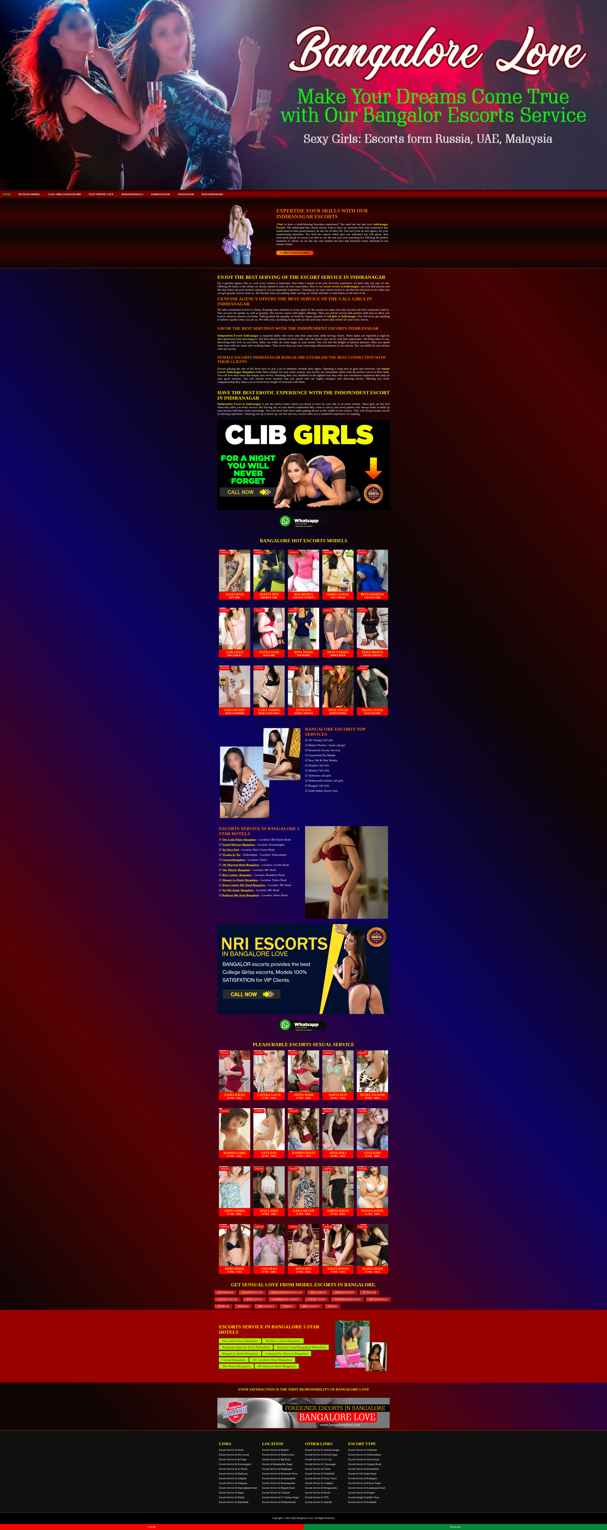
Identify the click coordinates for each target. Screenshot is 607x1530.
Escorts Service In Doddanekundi (279, 1502)
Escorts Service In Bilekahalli (233, 1502)
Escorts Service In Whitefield (319, 1473)
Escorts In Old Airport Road (362, 1473)
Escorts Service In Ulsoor (318, 1469)
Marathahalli (132, 194)
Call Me (152, 1527)
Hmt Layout (310, 1306)
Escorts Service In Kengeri (361, 1492)
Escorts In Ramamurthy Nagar (277, 1464)
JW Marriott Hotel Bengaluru (277, 1366)
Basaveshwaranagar (286, 1292)
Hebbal (288, 1306)
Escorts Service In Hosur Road (363, 1459)
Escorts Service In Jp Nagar (233, 1459)
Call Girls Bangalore (64, 194)
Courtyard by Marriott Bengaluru (286, 1353)
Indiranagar (160, 194)
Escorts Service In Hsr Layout (234, 1454)
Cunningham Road (347, 1299)
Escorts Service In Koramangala (235, 1464)
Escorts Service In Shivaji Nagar (321, 1454)
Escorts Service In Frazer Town (321, 1478)
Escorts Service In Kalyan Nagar (364, 1483)
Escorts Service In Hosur (231, 1450)
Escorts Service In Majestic (275, 1450)
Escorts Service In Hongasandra (321, 1488)
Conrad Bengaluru (233, 1360)
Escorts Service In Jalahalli (318, 1502)
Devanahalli (378, 1299)
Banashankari (212, 194)
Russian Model (29, 194)
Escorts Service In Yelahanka (362, 1450)
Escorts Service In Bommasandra (278, 1483)
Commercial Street (285, 1299)
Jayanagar (186, 194)
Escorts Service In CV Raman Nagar (280, 1497)
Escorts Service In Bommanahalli (278, 1478)
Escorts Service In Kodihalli (362, 1502)
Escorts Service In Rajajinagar (277, 1469)
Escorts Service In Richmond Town (280, 1473)
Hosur (332, 1306)
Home (7, 194)
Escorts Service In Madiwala (233, 1473)
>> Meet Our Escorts (295, 252)
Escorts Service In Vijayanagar (320, 1464)
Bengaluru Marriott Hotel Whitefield (246, 1347)
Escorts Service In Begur (231, 1492)
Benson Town (344, 1292)
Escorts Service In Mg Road (276, 1459)
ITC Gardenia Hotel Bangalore (272, 1360)
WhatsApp (455, 1527)
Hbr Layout (266, 1306)
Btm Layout (254, 1299)
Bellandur (318, 1292)
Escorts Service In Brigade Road (278, 1488)
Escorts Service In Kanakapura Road (366, 1488)
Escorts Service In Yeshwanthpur (364, 1454)
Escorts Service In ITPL (317, 1497)
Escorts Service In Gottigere (319, 1483)
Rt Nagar (369, 1292)
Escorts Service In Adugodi (232, 1478)
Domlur (223, 1306)
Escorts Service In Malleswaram (278, 1454)
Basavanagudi (252, 1292)
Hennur (243, 1306)
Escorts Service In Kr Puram (233, 1469)
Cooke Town (316, 1299)
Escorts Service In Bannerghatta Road (238, 1488)
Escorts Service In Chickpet (276, 1492)
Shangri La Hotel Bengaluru (240, 1353)
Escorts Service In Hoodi (317, 1492)
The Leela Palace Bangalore (240, 1341)
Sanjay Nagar (227, 1299)
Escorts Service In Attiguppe (233, 1483)
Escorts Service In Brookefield (363, 1469)
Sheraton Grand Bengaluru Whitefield (301, 1347)
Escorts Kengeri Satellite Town (363, 1497)
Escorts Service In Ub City (318, 1459)
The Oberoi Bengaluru (236, 1366)
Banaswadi (225, 1292)
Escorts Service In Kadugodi (362, 1478)
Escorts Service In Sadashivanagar (322, 1450)
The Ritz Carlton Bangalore (282, 1341)
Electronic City (101, 194)
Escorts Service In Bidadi (231, 1497)
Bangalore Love (305, 1518)
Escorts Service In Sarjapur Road (364, 1464)
